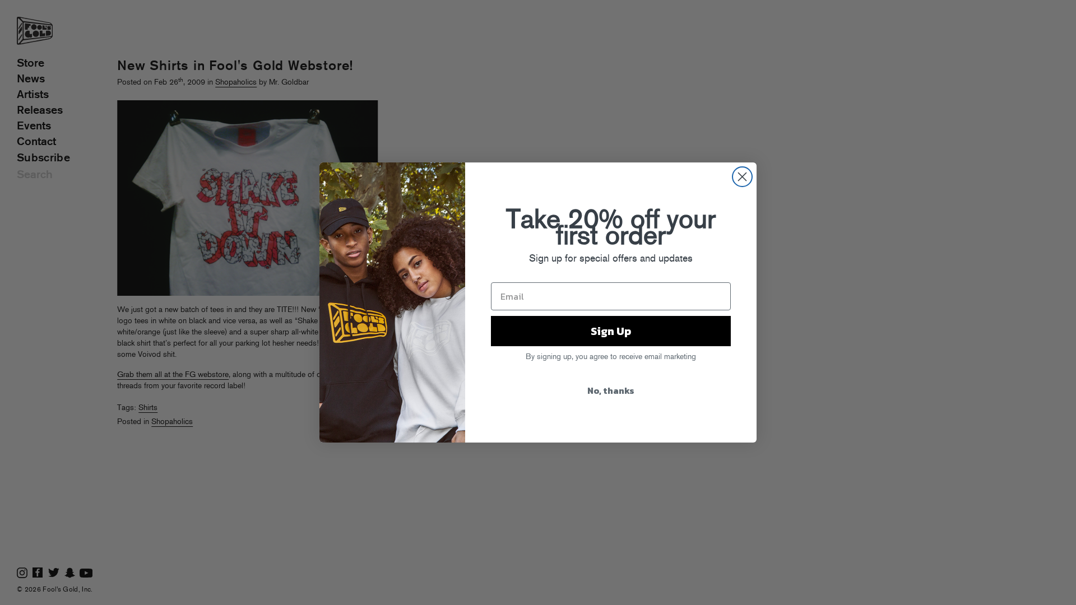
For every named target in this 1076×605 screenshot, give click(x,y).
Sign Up (611, 331)
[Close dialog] (742, 177)
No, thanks (610, 390)
